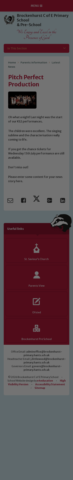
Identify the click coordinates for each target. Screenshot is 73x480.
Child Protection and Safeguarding (36, 293)
